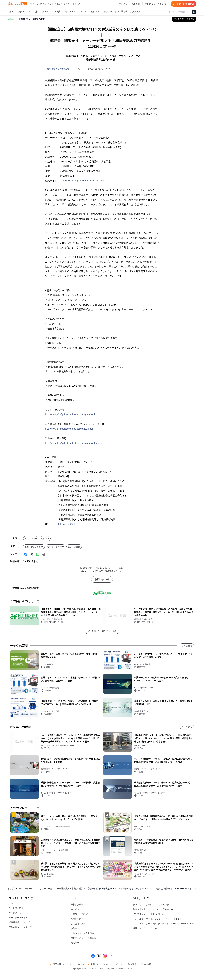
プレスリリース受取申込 (82, 933)
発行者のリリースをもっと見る (102, 631)
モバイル (114, 11)
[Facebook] (25, 554)
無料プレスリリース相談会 (83, 938)
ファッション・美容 (51, 11)
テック (105, 11)
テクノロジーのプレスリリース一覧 (35, 888)
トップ (11, 888)
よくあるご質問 (78, 923)
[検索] (194, 12)
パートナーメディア (18, 917)
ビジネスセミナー (55, 546)
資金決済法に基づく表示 (139, 964)
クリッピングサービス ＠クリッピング (151, 904)
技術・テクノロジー (33, 546)
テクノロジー (30, 538)
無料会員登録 (77, 904)
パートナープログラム (75, 964)
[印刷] (43, 554)
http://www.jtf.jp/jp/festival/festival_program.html (70, 414)
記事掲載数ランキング (19, 922)
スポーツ (84, 11)
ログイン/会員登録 (185, 4)
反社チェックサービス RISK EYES (149, 928)
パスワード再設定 (79, 914)
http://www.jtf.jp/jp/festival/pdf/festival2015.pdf (69, 428)
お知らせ (75, 928)
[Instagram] (105, 956)
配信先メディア (16, 913)
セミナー (75, 942)
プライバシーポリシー (113, 964)
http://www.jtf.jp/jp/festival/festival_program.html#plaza (73, 443)
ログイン (75, 909)
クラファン (135, 11)
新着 (11, 11)
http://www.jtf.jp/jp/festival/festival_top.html (82, 180)
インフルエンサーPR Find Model (148, 914)
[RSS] (111, 956)
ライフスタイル (70, 11)
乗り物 (124, 11)
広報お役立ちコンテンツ (20, 927)
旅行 (37, 11)
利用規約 (95, 964)
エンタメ (20, 11)
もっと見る (187, 645)
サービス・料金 (16, 908)
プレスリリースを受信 (155, 4)
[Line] (37, 554)
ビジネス (95, 11)
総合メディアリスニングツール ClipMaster (153, 909)
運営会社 (57, 964)
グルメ (30, 11)
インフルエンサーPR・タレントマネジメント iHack (157, 919)
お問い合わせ (102, 579)
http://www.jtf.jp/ (66, 524)
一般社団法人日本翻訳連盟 (57, 69)
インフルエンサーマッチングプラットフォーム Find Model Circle (163, 923)
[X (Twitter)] (31, 554)
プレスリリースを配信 (129, 4)
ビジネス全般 (74, 546)
